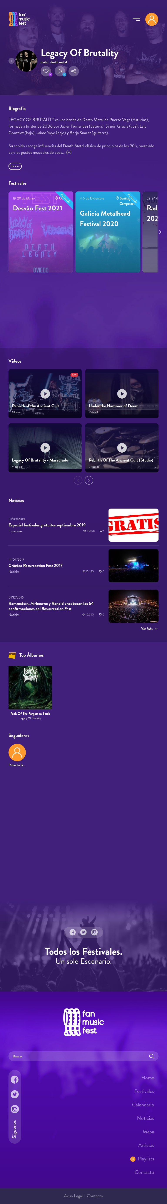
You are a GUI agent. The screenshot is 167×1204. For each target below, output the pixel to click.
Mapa (148, 1131)
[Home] (19, 27)
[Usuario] (151, 19)
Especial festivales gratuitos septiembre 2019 (47, 525)
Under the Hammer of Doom (114, 406)
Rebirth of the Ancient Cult (35, 406)
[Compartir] (73, 71)
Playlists (146, 1158)
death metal (58, 62)
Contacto (144, 1172)
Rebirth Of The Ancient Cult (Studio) (121, 460)
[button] (46, 71)
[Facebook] (72, 932)
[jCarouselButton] (159, 231)
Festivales (144, 1091)
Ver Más (147, 628)
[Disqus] (83, 833)
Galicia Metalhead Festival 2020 (105, 218)
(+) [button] (69, 152)
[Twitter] (83, 932)
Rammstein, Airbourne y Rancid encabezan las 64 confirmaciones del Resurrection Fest (51, 606)
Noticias (145, 1118)
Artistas (146, 1145)
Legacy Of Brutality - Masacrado (40, 460)
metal (44, 62)
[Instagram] (94, 932)
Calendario (143, 1104)
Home (147, 1077)
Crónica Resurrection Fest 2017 (35, 565)
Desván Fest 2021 (37, 208)
